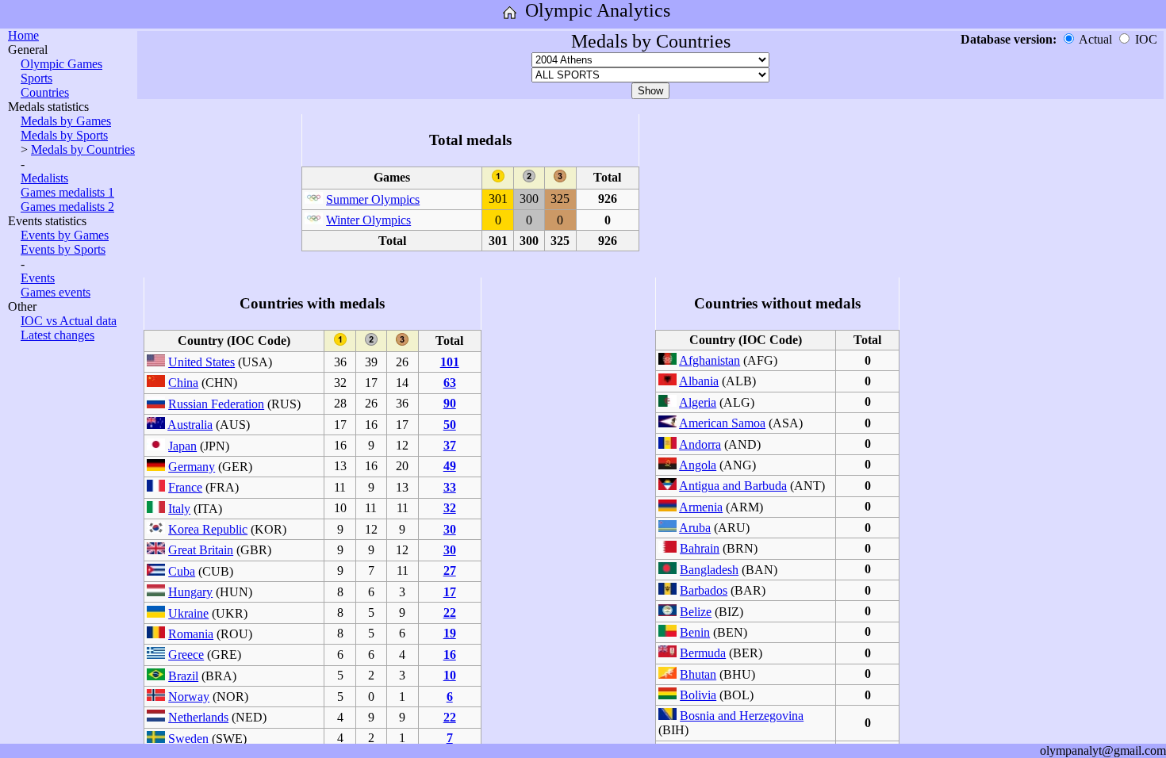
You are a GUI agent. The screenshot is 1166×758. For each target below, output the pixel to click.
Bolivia (698, 695)
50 (449, 424)
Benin (695, 632)
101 (449, 362)
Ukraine (188, 613)
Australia (190, 424)
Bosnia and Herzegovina (742, 715)
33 (449, 487)
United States (201, 362)
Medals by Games (66, 121)
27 (449, 570)
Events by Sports (63, 249)
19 (449, 633)
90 (449, 403)
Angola (697, 465)
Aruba (695, 527)
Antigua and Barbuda (733, 485)
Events (38, 278)
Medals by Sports (64, 135)
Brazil (183, 676)
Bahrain (699, 548)
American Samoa (722, 423)
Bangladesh (709, 569)
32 (449, 508)
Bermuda (703, 653)
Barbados (703, 590)
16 (449, 654)
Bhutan (698, 674)
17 (449, 592)
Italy (179, 508)
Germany (191, 466)
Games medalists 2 (67, 206)
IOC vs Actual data (69, 320)
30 (449, 529)
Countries (45, 92)
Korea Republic (207, 529)
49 (449, 466)
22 (449, 612)
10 (449, 675)
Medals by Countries (83, 149)
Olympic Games (61, 64)
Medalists (44, 178)
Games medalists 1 (67, 192)
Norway (188, 696)
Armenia (701, 507)
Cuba (181, 571)
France (185, 487)
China (183, 382)
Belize (695, 611)
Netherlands (198, 717)
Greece (186, 654)
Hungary (190, 592)
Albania (699, 381)
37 (449, 445)
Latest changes (57, 335)
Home (23, 35)
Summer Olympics (373, 199)
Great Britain (200, 550)
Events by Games (65, 235)
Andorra (700, 444)
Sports (36, 78)
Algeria (697, 402)
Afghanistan (709, 360)
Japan (182, 446)
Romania (190, 634)
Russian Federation (216, 404)
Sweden (188, 738)
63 (449, 382)
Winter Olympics (368, 220)
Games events (55, 292)
